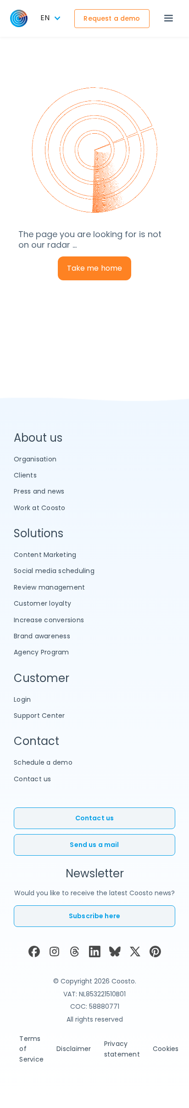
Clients (25, 475)
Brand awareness (42, 636)
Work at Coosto (40, 507)
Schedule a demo (43, 762)
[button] (168, 18)
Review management (49, 587)
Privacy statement (122, 1048)
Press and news (39, 491)
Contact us (32, 779)
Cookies (166, 1048)
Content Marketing (45, 554)
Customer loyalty (42, 603)
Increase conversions (49, 620)
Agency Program (41, 652)
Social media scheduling (54, 570)
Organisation (35, 459)
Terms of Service (31, 1049)
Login (22, 699)
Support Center (39, 715)
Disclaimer (73, 1048)
